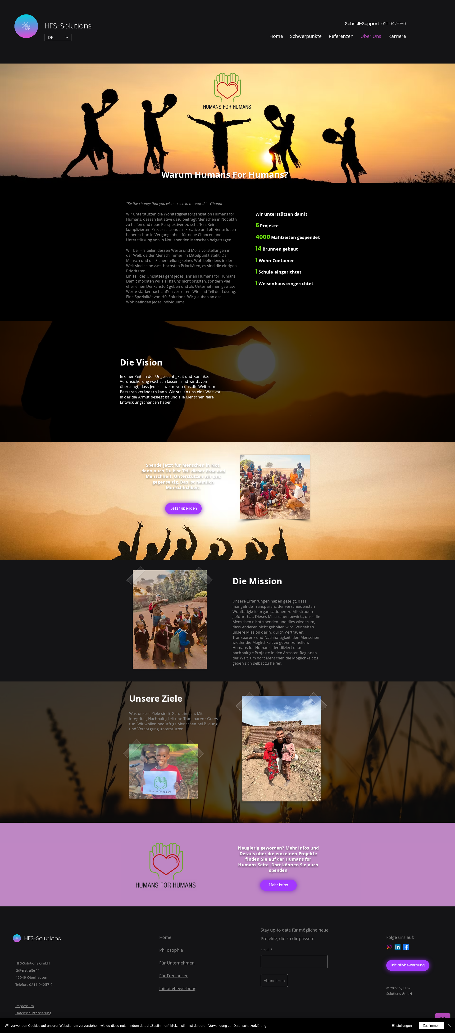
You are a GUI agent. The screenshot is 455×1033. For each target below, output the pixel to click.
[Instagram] (389, 947)
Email (265, 949)
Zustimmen (431, 1025)
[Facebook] (406, 947)
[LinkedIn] (397, 947)
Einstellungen (402, 1025)
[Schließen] (449, 1025)
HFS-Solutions (68, 26)
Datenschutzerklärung (249, 1025)
